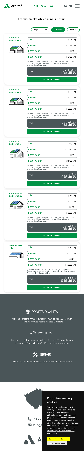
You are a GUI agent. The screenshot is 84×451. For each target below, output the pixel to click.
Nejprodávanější (40, 29)
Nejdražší (73, 29)
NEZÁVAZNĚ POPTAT (52, 79)
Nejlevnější (58, 29)
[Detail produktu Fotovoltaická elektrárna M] (42, 111)
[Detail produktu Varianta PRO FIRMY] (42, 267)
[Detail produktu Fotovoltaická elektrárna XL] (42, 215)
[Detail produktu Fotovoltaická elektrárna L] (42, 163)
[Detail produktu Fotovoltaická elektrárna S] (42, 59)
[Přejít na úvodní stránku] (13, 6)
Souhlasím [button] (53, 439)
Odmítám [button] (64, 439)
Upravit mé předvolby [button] (57, 443)
